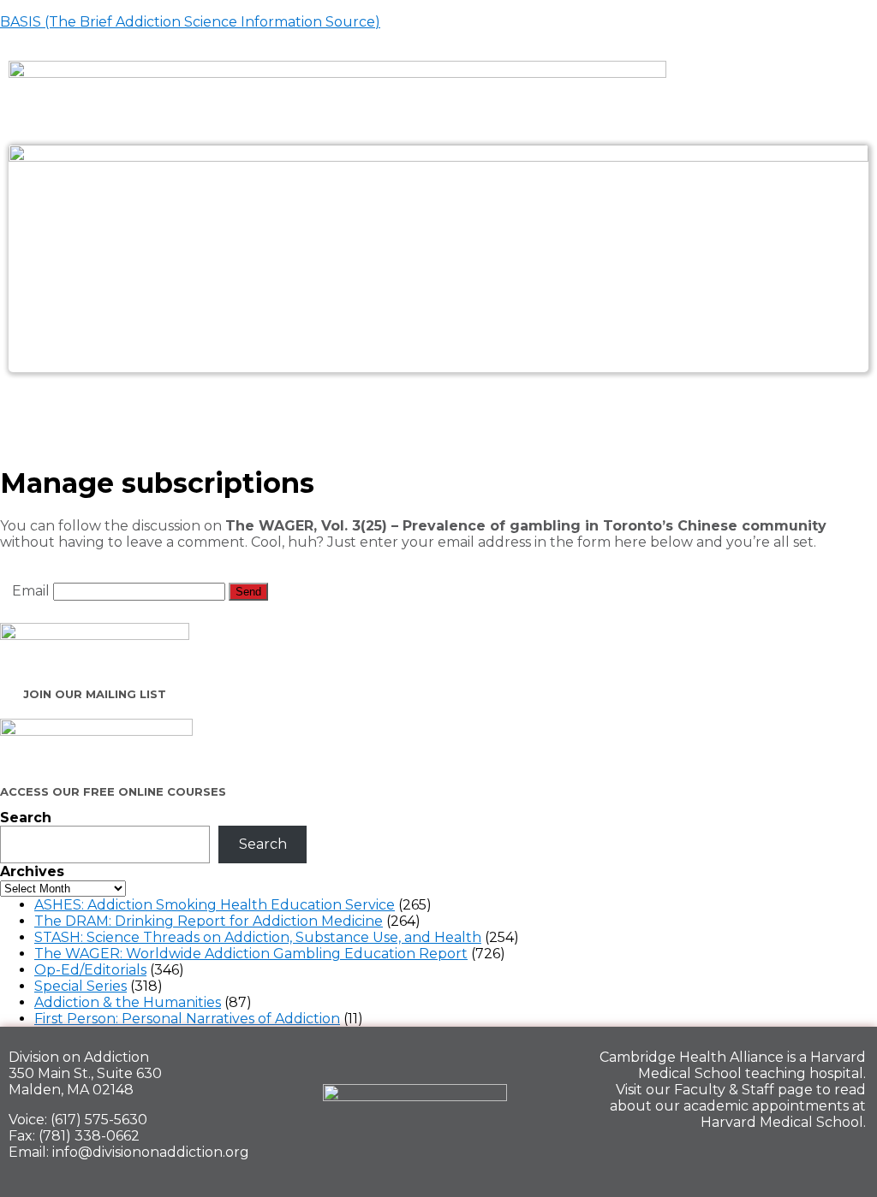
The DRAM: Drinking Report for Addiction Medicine (208, 921)
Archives (32, 871)
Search (25, 817)
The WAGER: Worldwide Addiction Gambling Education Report (251, 953)
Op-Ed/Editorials (90, 970)
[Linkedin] (785, 1159)
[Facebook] (726, 1159)
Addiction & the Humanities (127, 1002)
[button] (438, 409)
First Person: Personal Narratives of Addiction (187, 1018)
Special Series (80, 986)
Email (31, 591)
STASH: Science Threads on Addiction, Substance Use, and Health (257, 937)
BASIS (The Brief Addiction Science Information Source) (190, 22)
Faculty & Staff (724, 1089)
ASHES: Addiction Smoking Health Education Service (214, 905)
